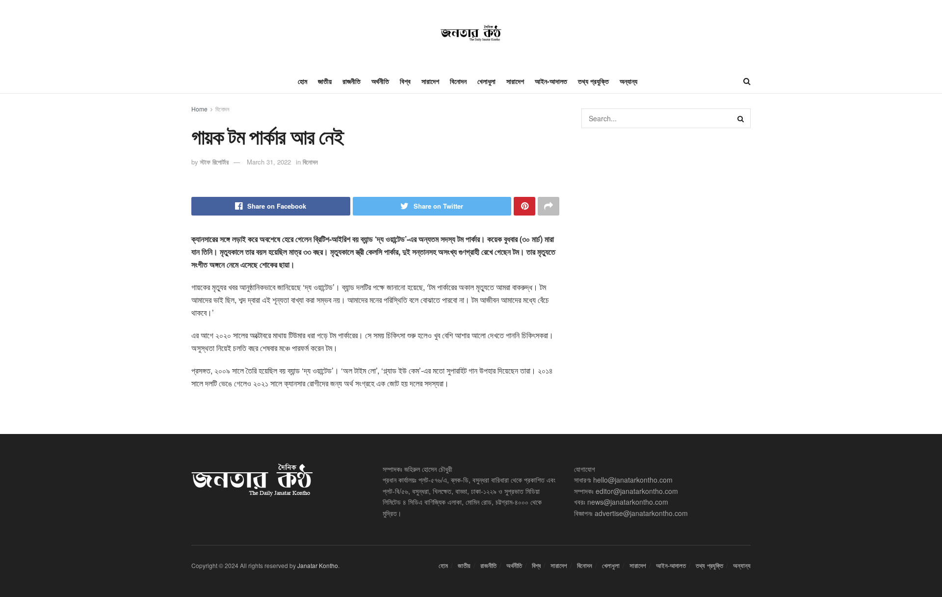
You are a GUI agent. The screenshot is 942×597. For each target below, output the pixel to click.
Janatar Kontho (317, 565)
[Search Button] (741, 118)
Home (199, 109)
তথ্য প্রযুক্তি (593, 81)
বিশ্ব (405, 81)
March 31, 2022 (269, 161)
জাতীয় (325, 81)
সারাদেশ (430, 81)
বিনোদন (458, 81)
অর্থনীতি (380, 81)
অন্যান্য (628, 81)
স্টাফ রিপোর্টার (214, 161)
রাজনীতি (351, 81)
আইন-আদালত (551, 81)
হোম (302, 81)
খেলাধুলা (486, 81)
